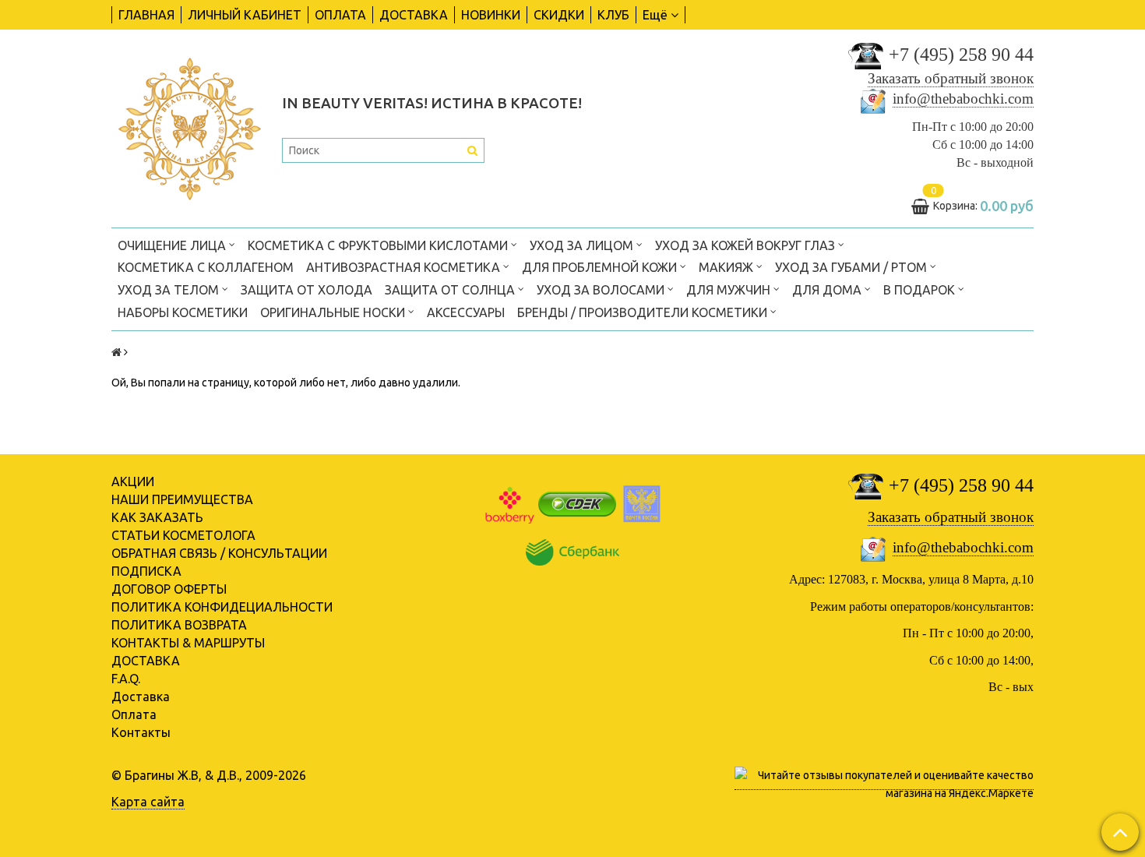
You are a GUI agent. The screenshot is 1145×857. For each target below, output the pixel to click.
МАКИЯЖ (727, 267)
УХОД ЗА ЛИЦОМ (583, 245)
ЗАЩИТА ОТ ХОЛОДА (306, 290)
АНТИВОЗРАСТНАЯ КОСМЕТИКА (404, 267)
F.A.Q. (125, 679)
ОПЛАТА (340, 15)
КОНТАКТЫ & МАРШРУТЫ (188, 643)
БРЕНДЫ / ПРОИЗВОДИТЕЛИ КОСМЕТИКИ (643, 312)
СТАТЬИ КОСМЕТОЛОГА (183, 535)
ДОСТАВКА (413, 15)
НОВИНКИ (490, 15)
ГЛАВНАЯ (146, 15)
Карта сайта (148, 802)
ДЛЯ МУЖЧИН (729, 290)
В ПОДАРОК (920, 290)
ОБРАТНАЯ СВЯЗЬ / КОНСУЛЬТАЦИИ (219, 553)
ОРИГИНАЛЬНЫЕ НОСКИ (334, 312)
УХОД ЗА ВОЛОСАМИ (602, 290)
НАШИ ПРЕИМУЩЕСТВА (182, 499)
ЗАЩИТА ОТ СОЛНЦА (451, 290)
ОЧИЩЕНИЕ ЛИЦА (173, 245)
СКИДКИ (559, 15)
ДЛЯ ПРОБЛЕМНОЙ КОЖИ (601, 267)
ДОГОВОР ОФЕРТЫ (169, 589)
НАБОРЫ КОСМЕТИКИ (183, 312)
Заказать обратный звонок (951, 78)
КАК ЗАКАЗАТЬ (157, 517)
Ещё (655, 15)
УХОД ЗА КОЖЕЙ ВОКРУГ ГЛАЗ (746, 245)
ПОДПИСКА (146, 571)
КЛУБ (613, 15)
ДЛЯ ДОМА (828, 290)
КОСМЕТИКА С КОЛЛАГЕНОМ (206, 267)
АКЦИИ (132, 481)
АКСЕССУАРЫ (466, 312)
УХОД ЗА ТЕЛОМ (170, 290)
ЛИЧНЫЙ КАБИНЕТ (244, 15)
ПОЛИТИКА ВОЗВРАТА (179, 625)
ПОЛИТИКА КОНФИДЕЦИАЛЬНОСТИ (222, 607)
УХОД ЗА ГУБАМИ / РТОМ (852, 267)
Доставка (140, 696)
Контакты (141, 732)
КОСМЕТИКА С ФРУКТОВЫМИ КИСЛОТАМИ (379, 245)
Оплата (134, 714)
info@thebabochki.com (963, 98)
